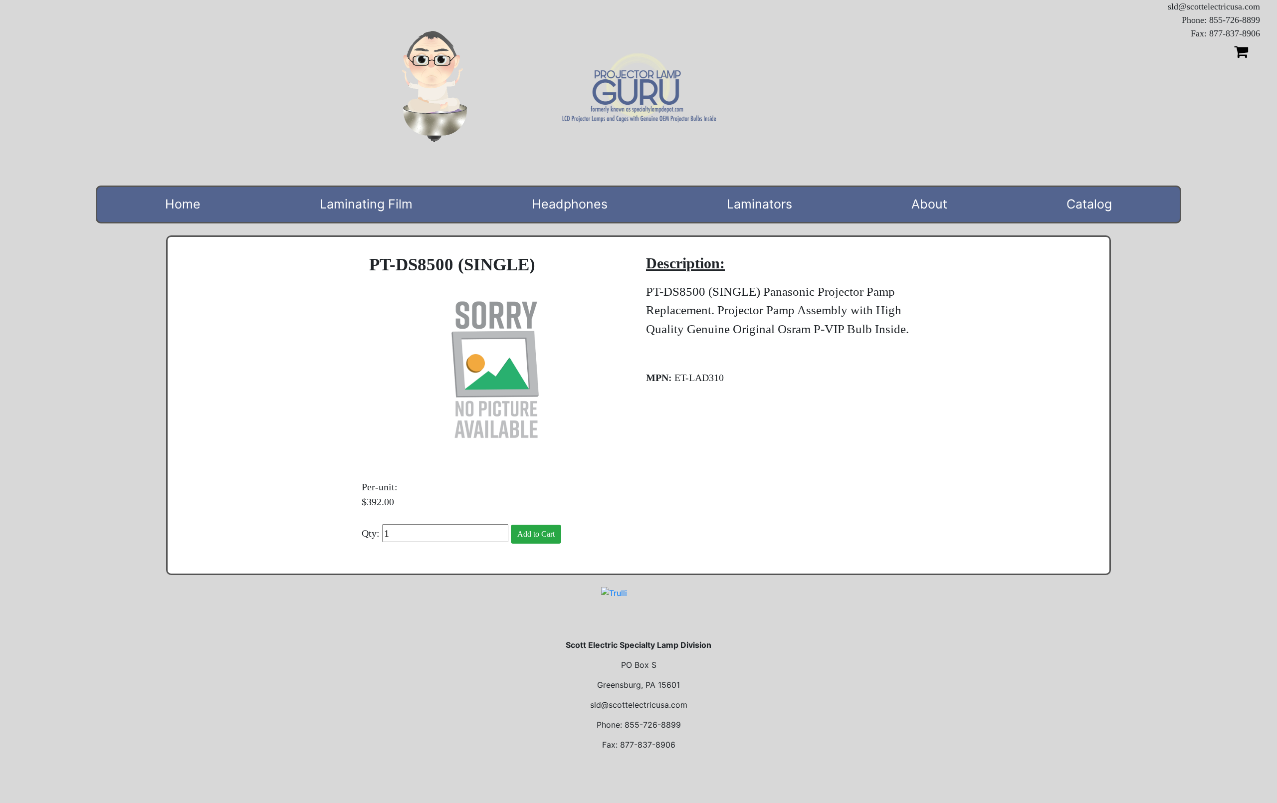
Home (183, 204)
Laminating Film (366, 204)
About (929, 204)
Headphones (570, 204)
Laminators (759, 204)
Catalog (1089, 204)
